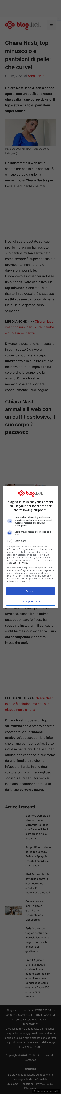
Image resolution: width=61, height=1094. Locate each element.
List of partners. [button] (20, 562)
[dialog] (30, 547)
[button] (30, 541)
